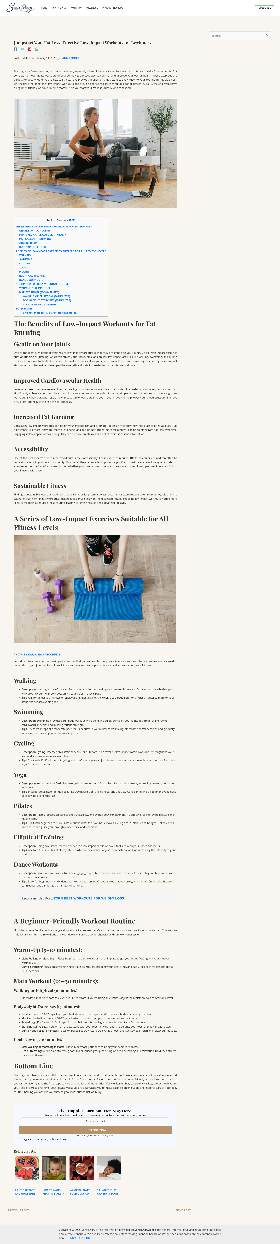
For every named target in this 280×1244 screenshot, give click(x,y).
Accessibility (28, 243)
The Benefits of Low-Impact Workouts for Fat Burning (54, 226)
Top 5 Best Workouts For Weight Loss (89, 898)
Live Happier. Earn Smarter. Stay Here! (50, 312)
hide (72, 220)
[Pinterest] (29, 49)
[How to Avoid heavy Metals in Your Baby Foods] (54, 1171)
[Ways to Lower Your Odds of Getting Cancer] (81, 1171)
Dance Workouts (31, 280)
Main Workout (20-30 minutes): (39, 292)
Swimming (25, 259)
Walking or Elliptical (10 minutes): (47, 296)
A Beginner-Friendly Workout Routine (42, 284)
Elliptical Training (32, 275)
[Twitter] (22, 49)
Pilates (24, 271)
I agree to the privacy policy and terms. (45, 1139)
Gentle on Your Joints (35, 230)
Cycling (24, 263)
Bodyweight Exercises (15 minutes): (47, 300)
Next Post (185, 1210)
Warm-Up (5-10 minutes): (35, 288)
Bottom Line (24, 308)
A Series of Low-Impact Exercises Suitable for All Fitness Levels (61, 251)
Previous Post (16, 1210)
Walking (25, 255)
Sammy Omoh (69, 58)
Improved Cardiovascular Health (43, 234)
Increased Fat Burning (35, 239)
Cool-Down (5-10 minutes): (40, 304)
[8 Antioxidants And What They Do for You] (27, 1171)
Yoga (23, 267)
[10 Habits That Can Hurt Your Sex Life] (109, 1171)
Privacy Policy (80, 1238)
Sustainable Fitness (33, 247)
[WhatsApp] (36, 49)
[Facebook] (15, 49)
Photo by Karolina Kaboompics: (37, 654)
